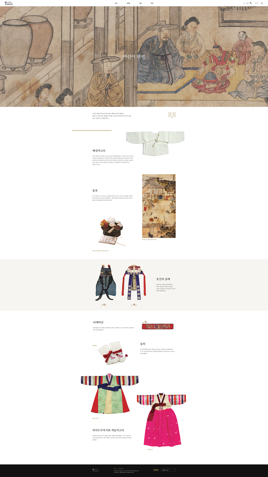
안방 (140, 3)
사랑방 (128, 3)
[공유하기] (244, 3)
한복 (152, 3)
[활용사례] (248, 3)
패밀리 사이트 (165, 470)
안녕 (116, 3)
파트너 (115, 468)
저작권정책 (120, 468)
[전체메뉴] (262, 3)
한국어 (256, 3)
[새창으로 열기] (155, 470)
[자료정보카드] (251, 3)
